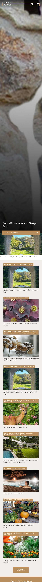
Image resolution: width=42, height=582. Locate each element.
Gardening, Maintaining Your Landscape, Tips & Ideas (19, 534)
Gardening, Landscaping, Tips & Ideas (18, 499)
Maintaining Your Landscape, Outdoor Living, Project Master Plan (18, 434)
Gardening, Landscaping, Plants (16, 298)
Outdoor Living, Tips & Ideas (15, 468)
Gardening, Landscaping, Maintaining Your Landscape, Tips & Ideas (20, 401)
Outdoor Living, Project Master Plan (18, 264)
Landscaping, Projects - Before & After (19, 366)
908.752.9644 (32, 4)
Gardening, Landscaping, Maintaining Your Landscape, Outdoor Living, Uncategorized (20, 332)
